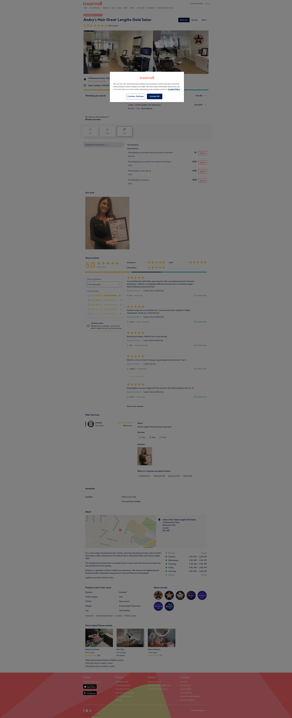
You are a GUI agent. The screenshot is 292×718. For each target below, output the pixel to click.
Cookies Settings (136, 96)
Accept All (154, 96)
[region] (147, 87)
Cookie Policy (174, 89)
